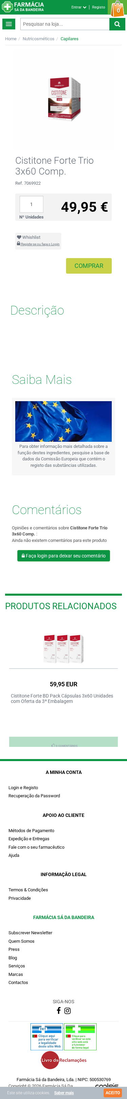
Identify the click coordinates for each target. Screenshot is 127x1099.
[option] (63, 683)
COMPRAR (89, 265)
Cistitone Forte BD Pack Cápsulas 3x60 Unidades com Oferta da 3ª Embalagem (62, 698)
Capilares (70, 38)
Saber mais (64, 1093)
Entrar (77, 7)
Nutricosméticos (39, 38)
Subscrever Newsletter (30, 932)
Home (11, 38)
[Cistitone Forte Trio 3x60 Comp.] (63, 99)
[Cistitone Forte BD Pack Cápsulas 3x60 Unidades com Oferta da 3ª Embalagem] (63, 642)
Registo (98, 7)
